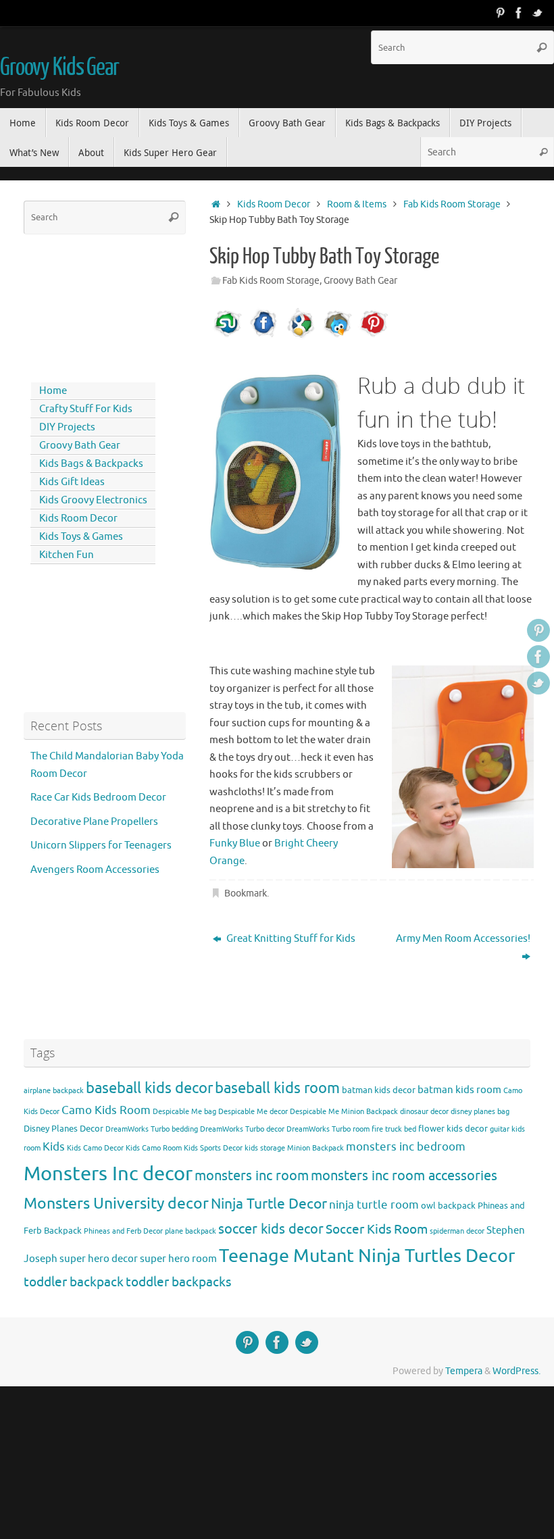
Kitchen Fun (66, 555)
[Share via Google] (300, 336)
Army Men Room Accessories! (463, 938)
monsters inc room (252, 1175)
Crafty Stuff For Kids (85, 409)
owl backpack (448, 1205)
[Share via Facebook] (264, 336)
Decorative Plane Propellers (94, 821)
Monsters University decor (116, 1203)
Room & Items (356, 204)
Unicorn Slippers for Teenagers (101, 845)
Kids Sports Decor (213, 1148)
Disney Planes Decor (63, 1128)
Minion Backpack (315, 1148)
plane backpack (190, 1231)
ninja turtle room (374, 1205)
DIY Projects (67, 427)
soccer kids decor (271, 1229)
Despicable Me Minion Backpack (344, 1111)
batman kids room (459, 1089)
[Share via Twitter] (337, 336)
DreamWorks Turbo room (328, 1129)
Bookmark (245, 893)
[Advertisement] (84, 305)
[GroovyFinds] (499, 12)
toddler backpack (74, 1281)
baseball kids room (277, 1088)
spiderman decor (457, 1231)
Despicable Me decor (253, 1111)
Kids (54, 1147)
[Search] (542, 47)
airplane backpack (54, 1090)
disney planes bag (480, 1111)
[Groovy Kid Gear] (518, 12)
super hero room (178, 1258)
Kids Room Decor (273, 204)
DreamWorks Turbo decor (242, 1129)
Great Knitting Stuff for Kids (289, 938)
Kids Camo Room (154, 1148)
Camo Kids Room (106, 1110)
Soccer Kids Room (377, 1229)
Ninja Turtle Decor (269, 1203)
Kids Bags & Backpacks (91, 463)
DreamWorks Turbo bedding (151, 1129)
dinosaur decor (424, 1111)
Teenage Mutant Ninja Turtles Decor (367, 1255)
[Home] (215, 204)
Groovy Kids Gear (59, 67)
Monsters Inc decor (108, 1173)
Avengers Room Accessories (94, 869)
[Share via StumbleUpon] (227, 336)
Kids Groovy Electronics (93, 500)
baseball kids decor (149, 1088)
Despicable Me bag (184, 1111)
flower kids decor (453, 1128)
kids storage (265, 1148)
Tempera (463, 1371)
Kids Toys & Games (81, 536)
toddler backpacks (178, 1281)
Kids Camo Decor (95, 1148)
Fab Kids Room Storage (452, 204)
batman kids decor (379, 1090)
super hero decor (98, 1258)
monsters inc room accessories (404, 1175)
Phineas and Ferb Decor (123, 1231)
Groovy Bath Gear (360, 280)
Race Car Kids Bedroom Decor (98, 797)
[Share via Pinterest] (373, 336)
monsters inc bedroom (405, 1147)
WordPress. (516, 1371)
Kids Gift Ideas (72, 482)
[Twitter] (537, 12)
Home (53, 390)
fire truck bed (394, 1129)
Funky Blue (234, 843)
